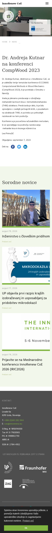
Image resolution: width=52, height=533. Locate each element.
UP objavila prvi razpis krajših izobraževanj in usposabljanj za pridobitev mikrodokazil (24, 298)
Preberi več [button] (28, 521)
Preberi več (7, 241)
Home (4, 42)
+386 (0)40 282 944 (14, 420)
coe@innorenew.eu (13, 424)
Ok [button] (26, 528)
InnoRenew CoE (12, 3)
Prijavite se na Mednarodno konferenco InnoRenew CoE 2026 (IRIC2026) (22, 364)
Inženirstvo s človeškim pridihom (26, 236)
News (14, 42)
